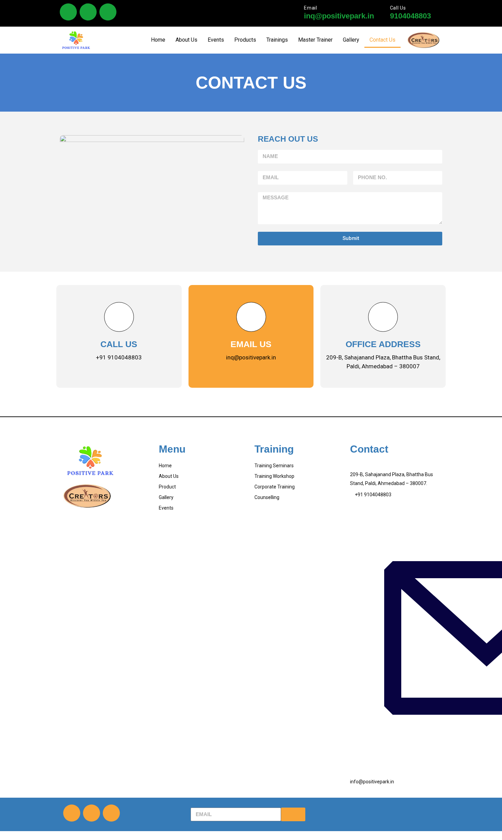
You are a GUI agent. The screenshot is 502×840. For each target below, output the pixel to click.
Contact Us (382, 40)
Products (245, 40)
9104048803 (410, 16)
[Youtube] (107, 11)
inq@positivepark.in (339, 16)
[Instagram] (88, 11)
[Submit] (293, 814)
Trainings (277, 40)
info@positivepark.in (372, 781)
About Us (186, 40)
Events (216, 40)
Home (158, 40)
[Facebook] (68, 11)
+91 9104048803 (373, 494)
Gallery (351, 40)
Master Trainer (315, 40)
